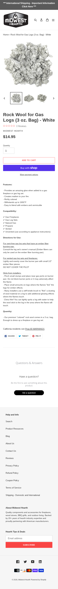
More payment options (29, 175)
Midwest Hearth (24, 580)
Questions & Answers (29, 363)
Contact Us (11, 451)
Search (9, 421)
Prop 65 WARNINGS (34, 329)
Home (6, 34)
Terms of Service (13, 487)
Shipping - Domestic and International (23, 495)
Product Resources (15, 428)
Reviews (10, 458)
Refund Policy (12, 473)
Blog (8, 436)
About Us (10, 443)
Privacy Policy (12, 465)
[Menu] (53, 20)
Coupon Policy (12, 480)
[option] (16, 98)
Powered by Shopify (38, 580)
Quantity (6, 146)
